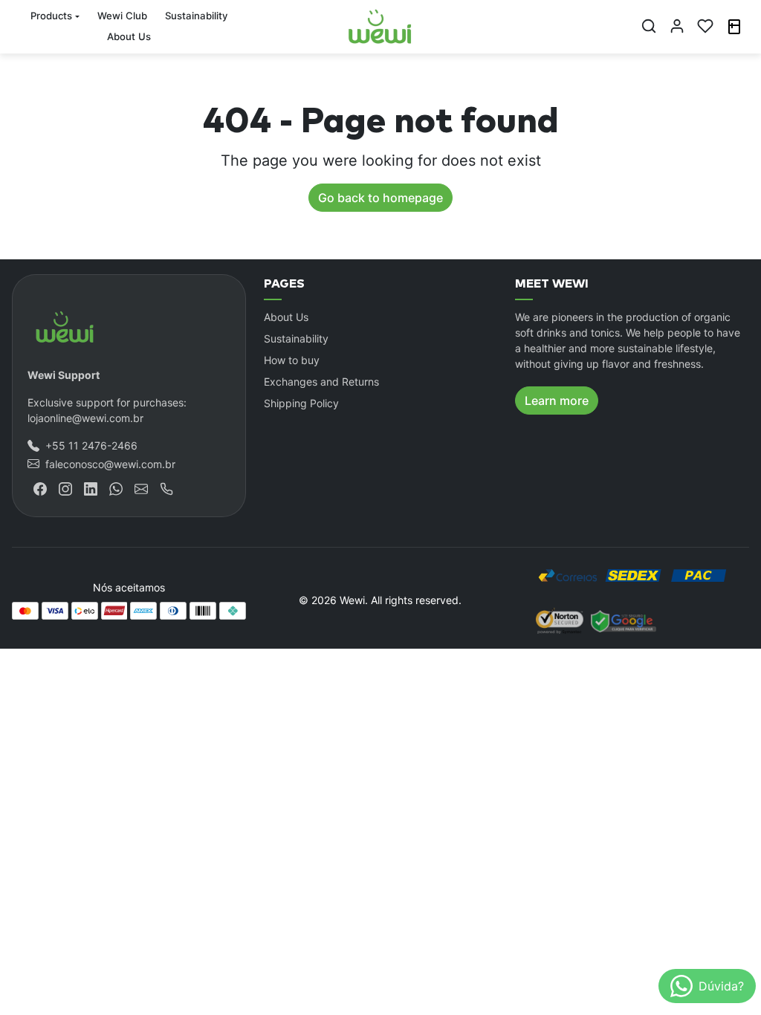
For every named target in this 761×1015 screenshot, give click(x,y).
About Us (129, 36)
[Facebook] (40, 488)
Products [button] (51, 16)
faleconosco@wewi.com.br (110, 464)
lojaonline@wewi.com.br (85, 418)
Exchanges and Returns (321, 381)
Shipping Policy (301, 403)
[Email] (141, 488)
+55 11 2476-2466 (91, 445)
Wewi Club (122, 16)
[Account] (677, 26)
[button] (649, 26)
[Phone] (166, 488)
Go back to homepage (380, 197)
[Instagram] (65, 488)
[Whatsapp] (116, 488)
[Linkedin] (90, 488)
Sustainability (196, 16)
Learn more (557, 400)
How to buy (292, 360)
